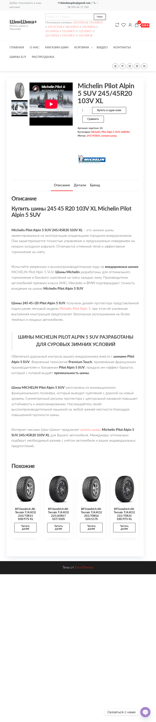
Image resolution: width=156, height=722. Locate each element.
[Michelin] (92, 159)
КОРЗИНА (81, 47)
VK (130, 66)
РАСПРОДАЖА (43, 56)
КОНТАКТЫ (122, 47)
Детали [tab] (80, 185)
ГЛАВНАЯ (17, 47)
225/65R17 (85, 31)
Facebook (115, 66)
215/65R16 (52, 31)
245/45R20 (93, 136)
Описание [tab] (62, 185)
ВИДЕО (102, 47)
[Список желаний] (123, 25)
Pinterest (122, 66)
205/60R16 (89, 26)
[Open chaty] (145, 712)
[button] (68, 106)
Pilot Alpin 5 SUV (110, 132)
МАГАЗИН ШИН (56, 47)
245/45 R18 (55, 26)
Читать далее (25, 527)
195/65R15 (96, 22)
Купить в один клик (109, 110)
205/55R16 (80, 22)
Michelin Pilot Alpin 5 (74, 309)
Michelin (95, 132)
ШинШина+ (23, 22)
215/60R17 (69, 31)
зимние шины (109, 136)
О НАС (34, 47)
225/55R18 (52, 35)
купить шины (90, 430)
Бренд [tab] (95, 185)
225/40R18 (85, 35)
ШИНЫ (125, 132)
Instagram (137, 66)
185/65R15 (72, 26)
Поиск (100, 17)
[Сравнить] (117, 25)
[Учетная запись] (130, 25)
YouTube (144, 66)
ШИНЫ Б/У (18, 56)
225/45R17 (69, 35)
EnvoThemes (84, 567)
